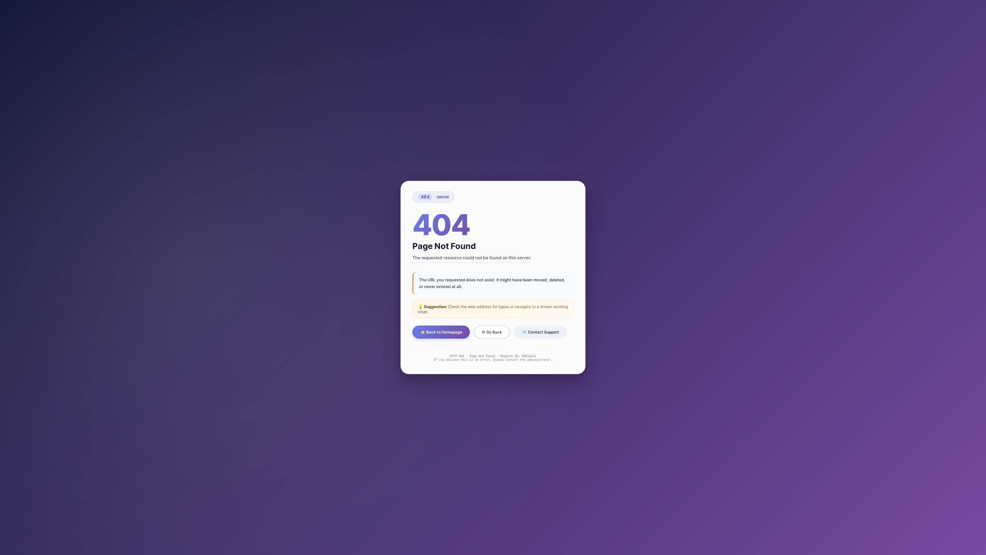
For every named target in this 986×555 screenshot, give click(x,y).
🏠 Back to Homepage (441, 332)
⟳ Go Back (492, 332)
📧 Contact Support (540, 332)
